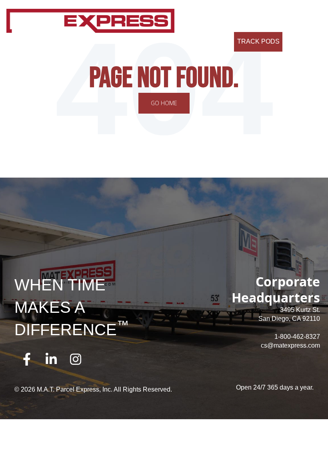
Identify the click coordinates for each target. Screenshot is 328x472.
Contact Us (193, 21)
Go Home (164, 103)
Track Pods (258, 41)
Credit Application (242, 21)
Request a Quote (202, 41)
